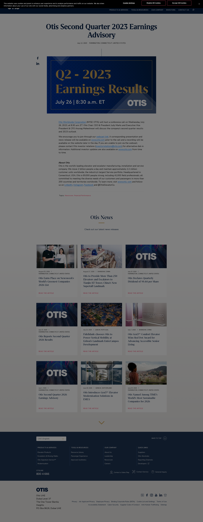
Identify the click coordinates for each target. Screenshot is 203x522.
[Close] (199, 3)
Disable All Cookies (154, 3)
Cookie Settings (129, 3)
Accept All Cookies (179, 3)
